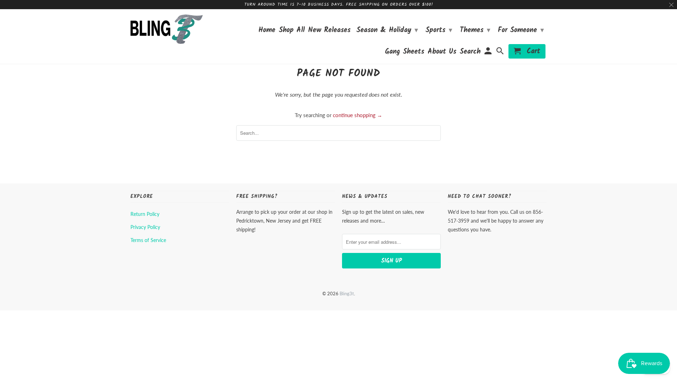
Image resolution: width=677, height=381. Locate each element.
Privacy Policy (145, 227)
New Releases (329, 31)
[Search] (500, 53)
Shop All (292, 31)
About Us (442, 53)
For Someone (521, 30)
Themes (475, 30)
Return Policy (144, 214)
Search (470, 53)
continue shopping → (357, 115)
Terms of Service (148, 240)
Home (266, 31)
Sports (439, 30)
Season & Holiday (387, 30)
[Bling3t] (166, 29)
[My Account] (488, 53)
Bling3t (347, 293)
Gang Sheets (404, 53)
